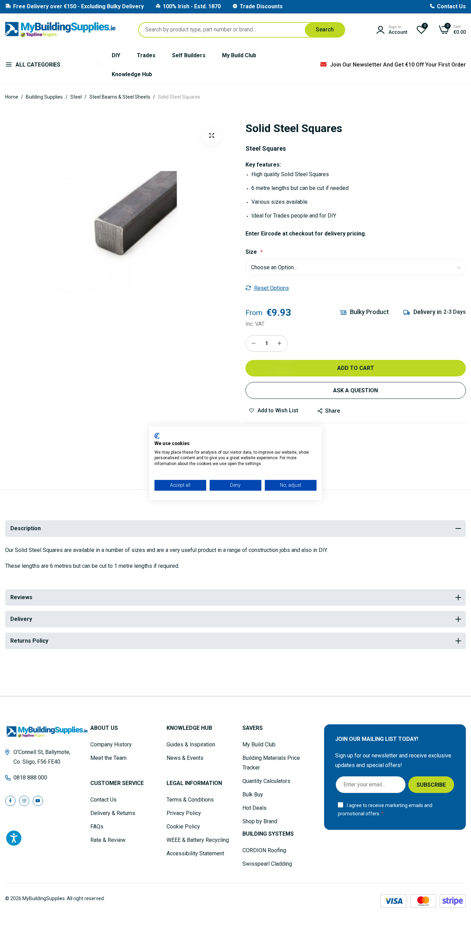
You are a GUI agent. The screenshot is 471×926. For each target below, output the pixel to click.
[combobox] (241, 30)
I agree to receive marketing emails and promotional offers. (385, 810)
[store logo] (60, 29)
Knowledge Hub (132, 74)
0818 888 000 (30, 777)
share (332, 410)
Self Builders (189, 55)
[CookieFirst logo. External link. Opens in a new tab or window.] (157, 436)
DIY (116, 55)
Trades (146, 55)
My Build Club (239, 55)
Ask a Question (355, 390)
